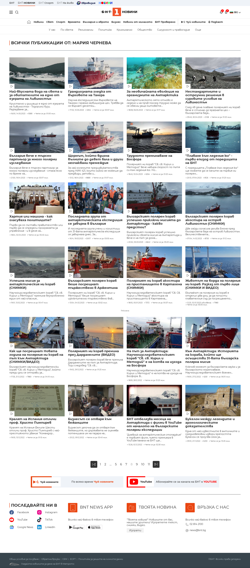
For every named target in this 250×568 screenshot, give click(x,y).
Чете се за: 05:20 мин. (163, 242)
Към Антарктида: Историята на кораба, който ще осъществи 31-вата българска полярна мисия (211, 356)
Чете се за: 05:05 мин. (197, 305)
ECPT (73, 559)
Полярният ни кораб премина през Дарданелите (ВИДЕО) (93, 353)
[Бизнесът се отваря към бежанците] (95, 400)
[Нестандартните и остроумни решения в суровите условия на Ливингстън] (213, 73)
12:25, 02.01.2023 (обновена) (199, 303)
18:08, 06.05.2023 (135, 110)
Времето (74, 21)
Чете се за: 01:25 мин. (96, 370)
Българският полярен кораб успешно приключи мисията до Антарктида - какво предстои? (154, 222)
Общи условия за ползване (24, 559)
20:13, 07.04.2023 (194, 178)
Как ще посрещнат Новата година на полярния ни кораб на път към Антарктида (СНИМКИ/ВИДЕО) (36, 356)
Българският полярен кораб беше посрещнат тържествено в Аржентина (93, 284)
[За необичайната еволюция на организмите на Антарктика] (154, 73)
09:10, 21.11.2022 (193, 441)
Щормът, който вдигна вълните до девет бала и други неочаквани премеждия (95, 159)
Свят (50, 21)
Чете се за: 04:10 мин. (44, 377)
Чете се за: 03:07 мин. (38, 178)
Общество (144, 29)
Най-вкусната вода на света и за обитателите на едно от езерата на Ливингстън (35, 95)
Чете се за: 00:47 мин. (38, 303)
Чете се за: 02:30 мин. (155, 445)
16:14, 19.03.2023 (76, 239)
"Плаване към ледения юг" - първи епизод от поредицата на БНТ (211, 159)
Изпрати (135, 530)
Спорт (60, 21)
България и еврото (96, 21)
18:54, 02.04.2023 (18, 235)
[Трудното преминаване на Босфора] (154, 137)
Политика (105, 29)
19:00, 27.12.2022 (194, 377)
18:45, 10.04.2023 (135, 174)
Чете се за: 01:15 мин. (37, 438)
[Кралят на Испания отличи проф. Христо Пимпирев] (37, 400)
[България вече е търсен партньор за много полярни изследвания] (37, 137)
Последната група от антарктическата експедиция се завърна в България (95, 220)
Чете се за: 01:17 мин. (155, 110)
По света (67, 29)
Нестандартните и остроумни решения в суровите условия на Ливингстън (204, 97)
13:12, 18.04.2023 (76, 178)
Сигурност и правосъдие (173, 29)
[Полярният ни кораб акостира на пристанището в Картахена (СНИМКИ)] (154, 262)
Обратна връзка (50, 559)
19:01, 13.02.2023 (18, 303)
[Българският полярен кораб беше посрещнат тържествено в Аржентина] (95, 262)
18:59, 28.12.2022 (135, 380)
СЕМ (64, 559)
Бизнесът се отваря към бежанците (90, 421)
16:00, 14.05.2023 (18, 114)
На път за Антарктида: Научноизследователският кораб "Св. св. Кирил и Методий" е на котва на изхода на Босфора (154, 358)
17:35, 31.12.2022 (17, 377)
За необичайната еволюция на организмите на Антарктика (153, 93)
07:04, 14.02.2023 (194, 239)
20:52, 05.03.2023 (135, 242)
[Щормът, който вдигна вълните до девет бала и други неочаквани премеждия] (95, 137)
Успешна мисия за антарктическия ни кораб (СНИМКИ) (32, 284)
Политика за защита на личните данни (100, 559)
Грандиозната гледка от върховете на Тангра (89, 93)
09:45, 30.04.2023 (194, 117)
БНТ (11, 2)
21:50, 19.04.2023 (18, 178)
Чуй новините (196, 21)
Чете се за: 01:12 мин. (221, 239)
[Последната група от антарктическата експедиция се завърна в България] (95, 198)
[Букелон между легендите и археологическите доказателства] (213, 400)
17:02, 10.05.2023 (77, 110)
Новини (39, 21)
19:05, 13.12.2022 (17, 438)
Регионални (85, 29)
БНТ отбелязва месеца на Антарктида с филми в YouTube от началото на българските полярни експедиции (154, 424)
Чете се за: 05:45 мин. (39, 235)
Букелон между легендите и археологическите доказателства (210, 422)
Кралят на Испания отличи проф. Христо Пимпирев (32, 421)
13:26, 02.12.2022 (135, 445)
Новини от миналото (137, 21)
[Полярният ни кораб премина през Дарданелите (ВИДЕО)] (95, 332)
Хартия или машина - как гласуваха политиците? (31, 218)
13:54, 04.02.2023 (77, 303)
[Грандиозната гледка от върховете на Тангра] (95, 73)
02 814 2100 (196, 524)
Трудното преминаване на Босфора (149, 157)
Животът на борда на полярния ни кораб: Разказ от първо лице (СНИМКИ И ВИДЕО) (212, 284)
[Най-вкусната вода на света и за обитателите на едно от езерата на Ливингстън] (37, 73)
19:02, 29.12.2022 (77, 370)
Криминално (124, 29)
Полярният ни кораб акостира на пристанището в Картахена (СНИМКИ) (154, 284)
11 (149, 464)
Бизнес (116, 21)
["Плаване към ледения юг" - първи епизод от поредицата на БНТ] (213, 137)
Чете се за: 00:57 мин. (104, 110)
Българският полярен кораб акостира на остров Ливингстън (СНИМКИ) (209, 220)
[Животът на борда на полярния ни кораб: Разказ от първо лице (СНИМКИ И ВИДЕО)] (213, 262)
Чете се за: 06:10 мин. (220, 377)
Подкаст (217, 21)
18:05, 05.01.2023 (135, 303)
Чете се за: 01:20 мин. (222, 117)
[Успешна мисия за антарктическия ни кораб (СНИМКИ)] (37, 262)
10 (142, 464)
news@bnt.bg (198, 530)
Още (198, 29)
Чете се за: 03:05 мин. (104, 239)
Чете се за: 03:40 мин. (97, 438)
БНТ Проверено (165, 21)
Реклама (125, 310)
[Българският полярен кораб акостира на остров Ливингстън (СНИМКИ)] (213, 198)
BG (236, 12)
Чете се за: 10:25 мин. (220, 441)
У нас (52, 29)
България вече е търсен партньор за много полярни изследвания (33, 159)
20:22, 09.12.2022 (77, 438)
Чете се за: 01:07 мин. (103, 178)
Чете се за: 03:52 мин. (97, 303)
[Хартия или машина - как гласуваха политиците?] (37, 198)
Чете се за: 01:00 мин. (45, 114)
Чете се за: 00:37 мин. (162, 303)
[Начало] (29, 22)
